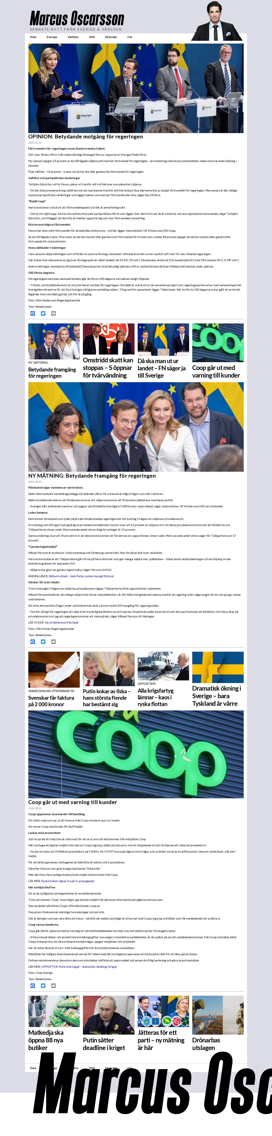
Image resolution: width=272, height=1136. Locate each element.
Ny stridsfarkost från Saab (61, 622)
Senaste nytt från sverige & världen (76, 29)
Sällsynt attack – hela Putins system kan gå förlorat (81, 576)
